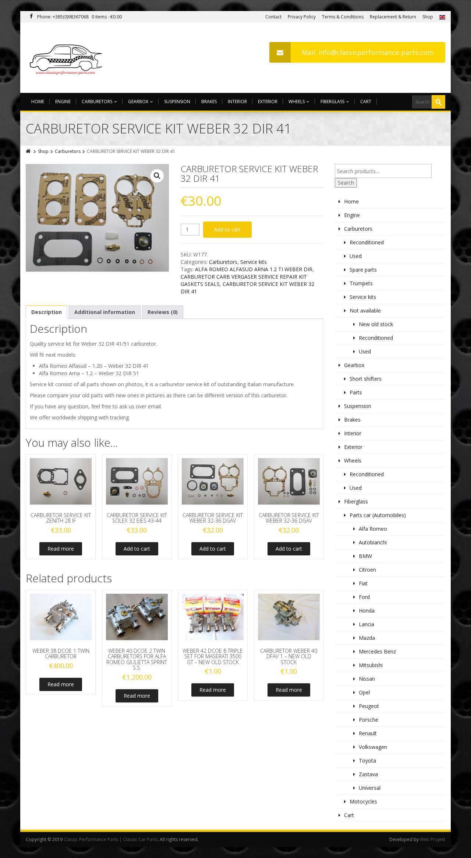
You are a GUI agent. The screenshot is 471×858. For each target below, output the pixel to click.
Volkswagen (373, 746)
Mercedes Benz (377, 651)
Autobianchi (373, 542)
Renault (368, 733)
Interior (237, 101)
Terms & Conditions (343, 17)
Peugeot (369, 705)
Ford (364, 596)
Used (356, 255)
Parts (356, 392)
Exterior (267, 101)
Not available (365, 310)
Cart (365, 101)
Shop (427, 17)
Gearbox (138, 101)
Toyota (367, 760)
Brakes (209, 101)
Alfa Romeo (373, 528)
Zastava (368, 774)
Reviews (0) (163, 311)
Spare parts (363, 269)
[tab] (46, 312)
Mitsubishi (371, 665)
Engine (63, 101)
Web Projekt (432, 839)
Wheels (296, 101)
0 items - (107, 17)
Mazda (367, 637)
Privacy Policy (302, 17)
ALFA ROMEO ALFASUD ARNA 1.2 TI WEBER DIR (253, 269)
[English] (442, 17)
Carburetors (97, 101)
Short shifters (366, 378)
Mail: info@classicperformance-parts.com (367, 52)
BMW (365, 555)
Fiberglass (332, 101)
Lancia (366, 624)
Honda (367, 610)
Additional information (104, 311)
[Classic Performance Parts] (67, 58)
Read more (60, 548)
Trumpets (361, 283)
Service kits (253, 261)
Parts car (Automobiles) (378, 515)
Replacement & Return (393, 17)
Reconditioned (367, 242)
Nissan (367, 678)
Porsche (368, 719)
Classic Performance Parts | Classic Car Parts (110, 839)
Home (37, 101)
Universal (369, 787)
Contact (273, 17)
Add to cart (227, 229)
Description (46, 311)
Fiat (363, 583)
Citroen (367, 569)
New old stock (376, 324)
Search (346, 182)
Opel (364, 692)
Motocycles (363, 801)
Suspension (177, 101)
